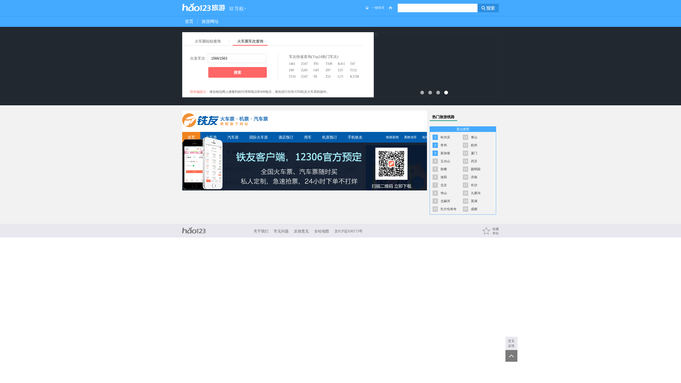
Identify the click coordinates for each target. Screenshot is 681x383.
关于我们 (261, 231)
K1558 (354, 76)
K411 (341, 64)
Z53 (328, 76)
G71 (340, 76)
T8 (315, 76)
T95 (315, 64)
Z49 (291, 70)
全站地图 (321, 231)
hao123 (196, 7)
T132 (353, 70)
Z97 (328, 70)
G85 (316, 70)
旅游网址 (210, 21)
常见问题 (281, 231)
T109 (329, 64)
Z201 (304, 70)
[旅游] (219, 7)
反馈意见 (301, 231)
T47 (352, 64)
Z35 (340, 70)
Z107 (304, 64)
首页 (189, 21)
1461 (292, 64)
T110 (292, 76)
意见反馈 (511, 343)
